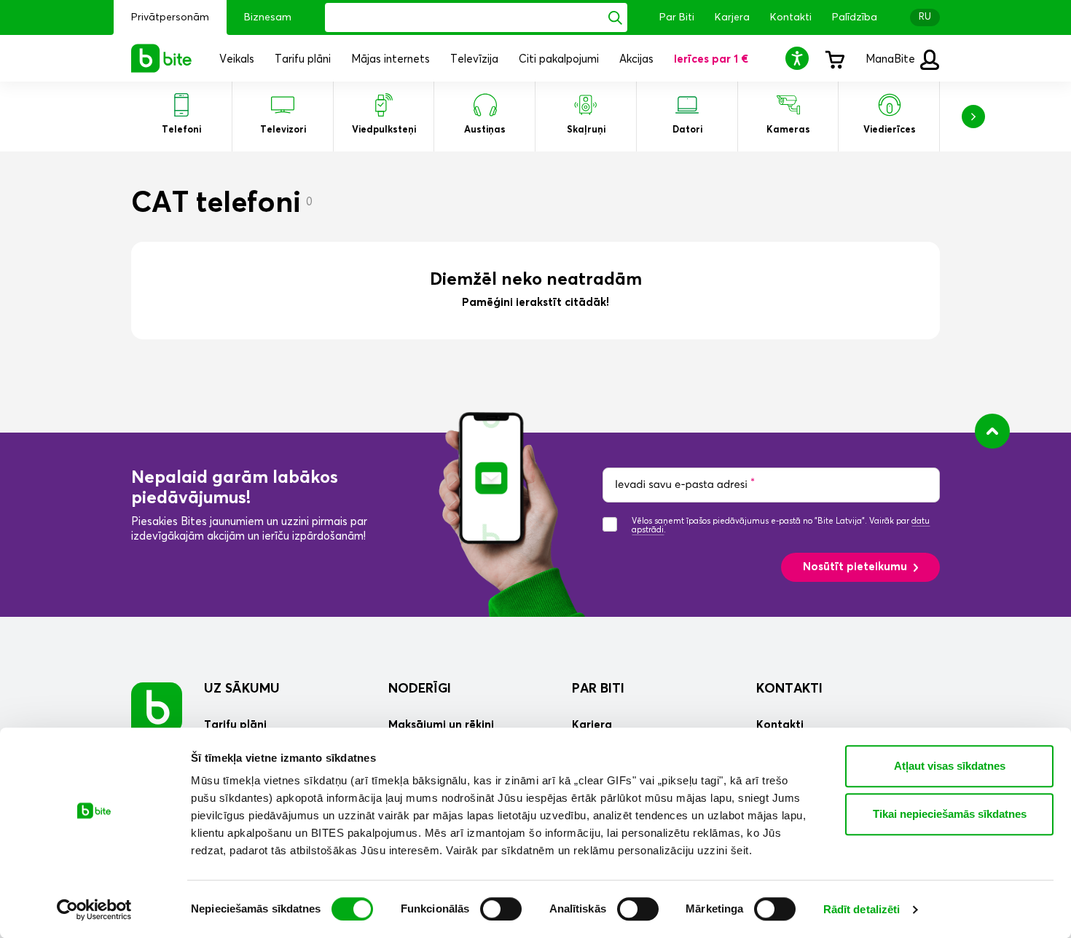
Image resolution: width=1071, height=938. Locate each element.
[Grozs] (834, 58)
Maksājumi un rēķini (441, 725)
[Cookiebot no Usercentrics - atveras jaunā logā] (94, 910)
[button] (799, 57)
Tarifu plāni (235, 725)
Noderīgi (419, 688)
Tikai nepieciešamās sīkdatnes (950, 814)
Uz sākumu (242, 688)
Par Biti (676, 17)
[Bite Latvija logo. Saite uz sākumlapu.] (161, 58)
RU (925, 17)
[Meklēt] (615, 17)
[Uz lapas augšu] (992, 431)
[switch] (501, 909)
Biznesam (267, 17)
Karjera (732, 17)
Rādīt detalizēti (862, 909)
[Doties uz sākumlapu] (156, 707)
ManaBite (892, 59)
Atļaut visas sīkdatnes (949, 766)
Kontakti (791, 17)
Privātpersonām (170, 17)
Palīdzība (854, 17)
